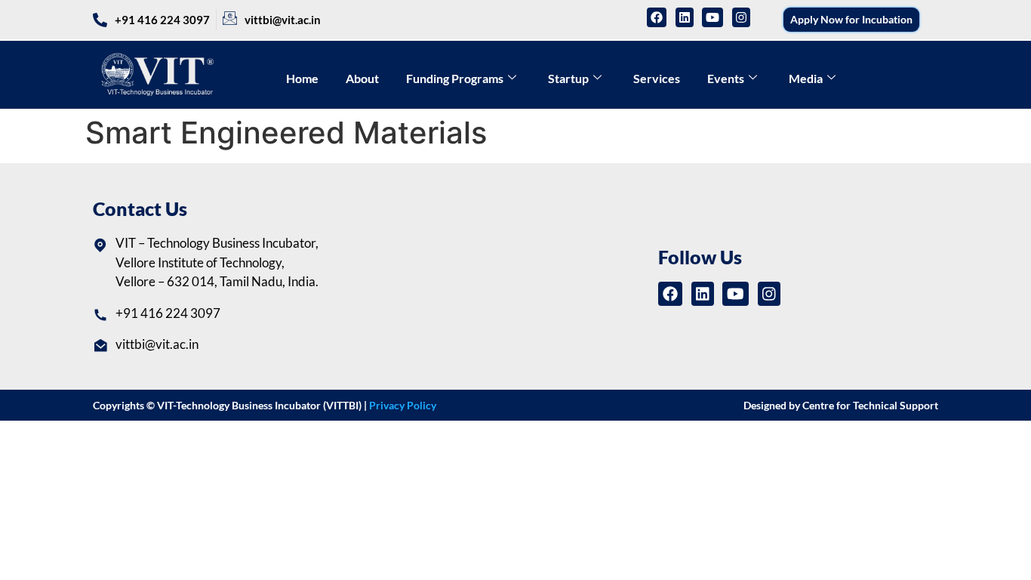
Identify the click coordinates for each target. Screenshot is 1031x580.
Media (806, 78)
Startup (568, 78)
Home (302, 78)
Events (725, 78)
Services (656, 78)
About (362, 78)
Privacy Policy (402, 405)
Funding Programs (454, 78)
